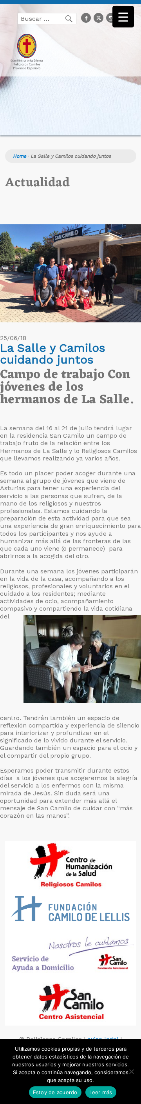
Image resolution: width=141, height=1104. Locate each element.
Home (19, 156)
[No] (131, 1071)
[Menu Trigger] (123, 16)
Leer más (100, 1092)
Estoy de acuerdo (55, 1092)
